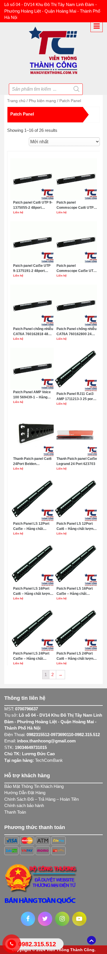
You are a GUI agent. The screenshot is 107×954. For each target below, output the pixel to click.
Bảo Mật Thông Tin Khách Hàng (34, 786)
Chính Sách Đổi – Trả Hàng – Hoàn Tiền (41, 799)
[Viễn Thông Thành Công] (53, 49)
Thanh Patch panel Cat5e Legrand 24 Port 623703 (76, 461)
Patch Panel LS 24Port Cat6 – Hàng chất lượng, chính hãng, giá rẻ (76, 656)
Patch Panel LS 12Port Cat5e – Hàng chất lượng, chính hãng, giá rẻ (33, 526)
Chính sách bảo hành (24, 805)
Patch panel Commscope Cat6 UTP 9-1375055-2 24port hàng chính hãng (76, 205)
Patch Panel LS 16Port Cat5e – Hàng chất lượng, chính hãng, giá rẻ (76, 591)
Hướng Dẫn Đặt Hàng (24, 792)
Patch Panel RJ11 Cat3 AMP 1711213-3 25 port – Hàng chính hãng (76, 397)
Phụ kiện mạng (42, 100)
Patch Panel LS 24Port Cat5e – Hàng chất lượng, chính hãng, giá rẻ (33, 656)
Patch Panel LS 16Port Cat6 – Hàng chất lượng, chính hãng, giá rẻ (33, 591)
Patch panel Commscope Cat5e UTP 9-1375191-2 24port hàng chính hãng (76, 268)
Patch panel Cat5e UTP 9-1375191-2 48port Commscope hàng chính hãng (33, 268)
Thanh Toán (15, 812)
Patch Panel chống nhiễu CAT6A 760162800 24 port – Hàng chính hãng (76, 332)
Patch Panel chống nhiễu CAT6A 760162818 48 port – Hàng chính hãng (33, 332)
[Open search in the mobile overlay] (47, 87)
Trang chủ (16, 100)
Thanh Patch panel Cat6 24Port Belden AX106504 (32, 461)
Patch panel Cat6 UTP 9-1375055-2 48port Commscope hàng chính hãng (33, 205)
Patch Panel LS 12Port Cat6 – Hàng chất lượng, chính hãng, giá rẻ (76, 526)
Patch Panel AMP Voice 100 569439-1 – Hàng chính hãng (32, 395)
